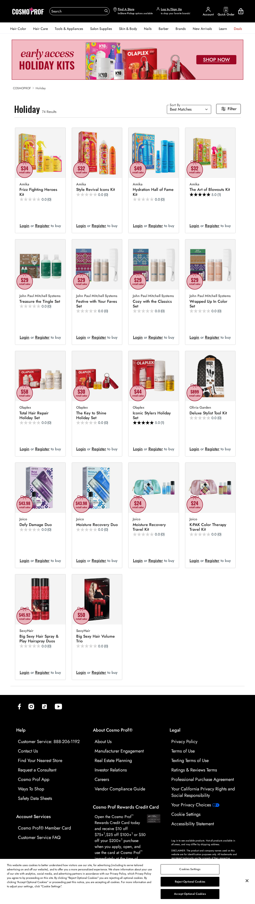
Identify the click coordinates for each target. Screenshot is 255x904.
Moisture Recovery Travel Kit (149, 527)
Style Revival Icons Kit (95, 189)
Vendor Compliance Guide (120, 789)
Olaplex (25, 407)
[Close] (247, 880)
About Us (103, 741)
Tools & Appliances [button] (69, 28)
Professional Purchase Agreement (202, 779)
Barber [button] (164, 28)
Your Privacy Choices (191, 805)
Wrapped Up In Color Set (208, 303)
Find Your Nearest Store (40, 760)
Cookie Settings (185, 814)
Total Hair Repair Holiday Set (34, 415)
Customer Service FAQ (39, 837)
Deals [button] (238, 28)
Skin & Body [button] (128, 28)
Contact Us (28, 751)
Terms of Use (183, 751)
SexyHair (26, 631)
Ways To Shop (31, 789)
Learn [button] (223, 28)
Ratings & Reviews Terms (194, 770)
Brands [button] (181, 28)
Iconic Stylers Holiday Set (152, 415)
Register (42, 225)
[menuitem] (18, 28)
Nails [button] (148, 28)
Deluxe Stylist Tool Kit (208, 413)
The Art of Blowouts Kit (210, 189)
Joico (23, 519)
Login (24, 225)
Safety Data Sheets (35, 798)
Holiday (41, 88)
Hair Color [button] (18, 28)
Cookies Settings (189, 869)
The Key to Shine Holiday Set (91, 415)
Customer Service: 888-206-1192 (49, 741)
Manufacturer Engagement (119, 751)
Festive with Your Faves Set (96, 303)
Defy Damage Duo (35, 524)
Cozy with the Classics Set (152, 303)
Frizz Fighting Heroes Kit (38, 192)
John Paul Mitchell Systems (40, 296)
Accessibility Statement (192, 824)
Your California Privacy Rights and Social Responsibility (203, 792)
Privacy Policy (184, 741)
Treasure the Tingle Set (39, 301)
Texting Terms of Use (190, 760)
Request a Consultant (37, 770)
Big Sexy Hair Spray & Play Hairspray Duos (39, 638)
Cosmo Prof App (33, 779)
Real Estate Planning (113, 760)
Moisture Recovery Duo (97, 524)
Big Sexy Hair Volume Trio (95, 638)
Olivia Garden (200, 407)
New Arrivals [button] (202, 28)
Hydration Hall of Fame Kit (153, 192)
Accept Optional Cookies (190, 894)
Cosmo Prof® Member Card (44, 828)
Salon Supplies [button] (101, 28)
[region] (127, 881)
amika (24, 184)
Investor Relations (111, 770)
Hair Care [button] (40, 28)
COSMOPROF (22, 88)
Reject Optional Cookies (190, 882)
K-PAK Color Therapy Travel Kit (208, 527)
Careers (102, 779)
